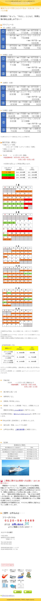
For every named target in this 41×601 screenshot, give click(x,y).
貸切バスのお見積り (13, 570)
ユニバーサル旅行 (20, 3)
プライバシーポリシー (8, 595)
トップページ (5, 570)
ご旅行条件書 (19, 429)
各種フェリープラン (21, 570)
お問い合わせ (18, 524)
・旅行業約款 (5, 581)
